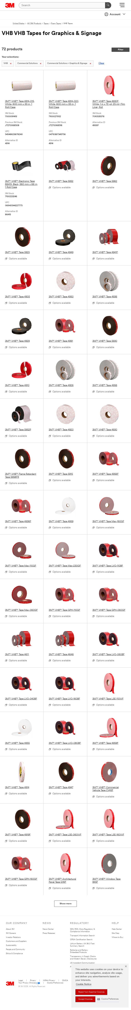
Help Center (117, 929)
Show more (65, 904)
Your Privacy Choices (27, 983)
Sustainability (11, 945)
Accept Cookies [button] (85, 999)
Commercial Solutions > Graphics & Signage (67, 63)
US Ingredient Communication (82, 963)
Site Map (115, 933)
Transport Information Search (82, 936)
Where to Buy (117, 937)
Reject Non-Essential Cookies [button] (91, 992)
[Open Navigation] (122, 6)
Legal (20, 981)
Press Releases (49, 933)
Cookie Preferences (55, 983)
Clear (101, 63)
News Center (48, 929)
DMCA (65, 981)
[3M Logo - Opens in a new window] (9, 5)
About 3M (10, 929)
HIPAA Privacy (49, 981)
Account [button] (115, 14)
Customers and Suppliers (16, 941)
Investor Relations (13, 937)
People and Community (15, 949)
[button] (108, 999)
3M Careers (11, 933)
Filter (120, 50)
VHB (6, 63)
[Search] (108, 5)
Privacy (33, 981)
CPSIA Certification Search (81, 940)
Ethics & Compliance (14, 954)
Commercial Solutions (27, 63)
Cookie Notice (83, 984)
